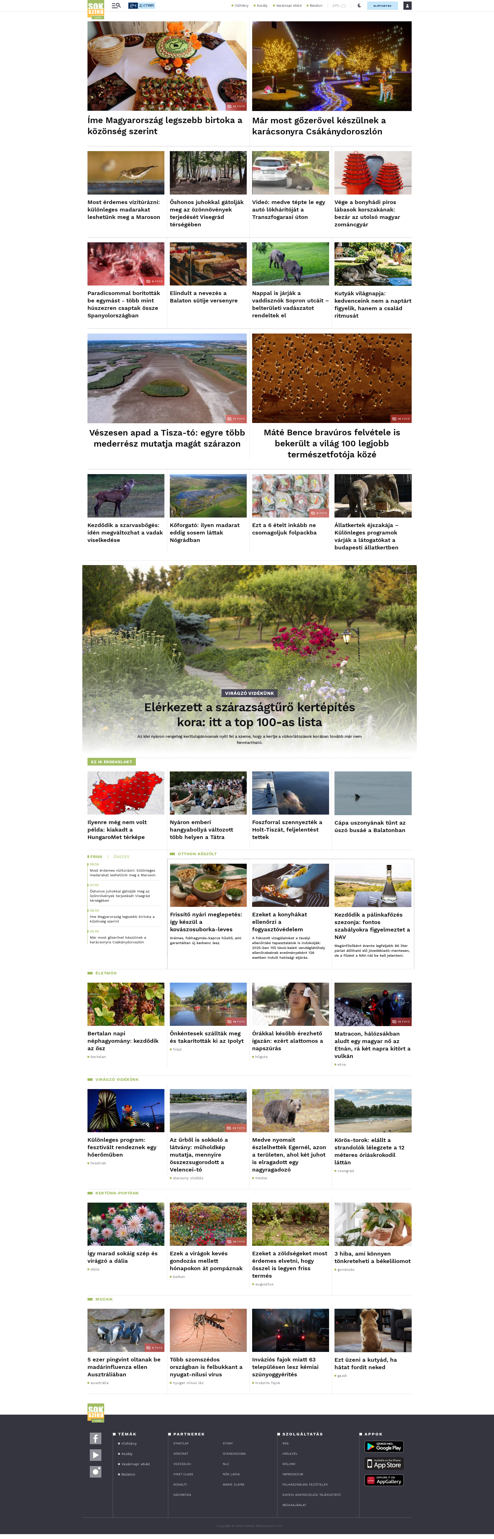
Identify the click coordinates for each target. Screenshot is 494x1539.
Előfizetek (383, 5)
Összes (121, 856)
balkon (179, 1277)
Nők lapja (231, 1474)
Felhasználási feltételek (305, 1484)
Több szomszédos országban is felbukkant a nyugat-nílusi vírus (206, 1367)
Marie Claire (234, 1484)
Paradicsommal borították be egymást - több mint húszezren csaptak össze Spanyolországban (123, 304)
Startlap (181, 1443)
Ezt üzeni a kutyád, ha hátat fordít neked (365, 1363)
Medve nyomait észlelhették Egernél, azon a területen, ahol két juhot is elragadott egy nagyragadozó (289, 1155)
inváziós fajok (267, 1383)
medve (261, 1178)
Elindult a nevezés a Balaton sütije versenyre (204, 297)
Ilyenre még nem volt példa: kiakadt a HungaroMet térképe (117, 829)
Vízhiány (241, 5)
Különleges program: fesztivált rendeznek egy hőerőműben (121, 1147)
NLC (226, 1464)
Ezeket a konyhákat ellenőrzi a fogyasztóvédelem (279, 922)
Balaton (316, 5)
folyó (177, 1049)
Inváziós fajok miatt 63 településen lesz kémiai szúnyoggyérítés (285, 1367)
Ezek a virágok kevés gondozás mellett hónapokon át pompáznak (206, 1260)
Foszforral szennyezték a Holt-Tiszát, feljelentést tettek (287, 829)
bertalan (98, 1057)
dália (95, 1269)
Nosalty (180, 1484)
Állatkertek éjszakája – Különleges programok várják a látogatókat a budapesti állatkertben (366, 536)
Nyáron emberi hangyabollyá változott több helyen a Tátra (201, 829)
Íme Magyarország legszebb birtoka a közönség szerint (164, 125)
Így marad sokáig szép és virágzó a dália (122, 1257)
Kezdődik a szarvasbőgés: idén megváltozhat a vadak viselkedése (125, 532)
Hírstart (180, 1453)
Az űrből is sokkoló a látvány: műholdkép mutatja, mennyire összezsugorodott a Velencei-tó (199, 1155)
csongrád (346, 1171)
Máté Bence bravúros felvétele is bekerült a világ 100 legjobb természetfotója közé (332, 443)
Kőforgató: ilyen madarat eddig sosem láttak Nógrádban (205, 532)
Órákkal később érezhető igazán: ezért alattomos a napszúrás (287, 1041)
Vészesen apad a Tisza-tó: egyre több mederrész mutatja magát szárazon (167, 438)
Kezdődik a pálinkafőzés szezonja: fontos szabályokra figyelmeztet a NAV (372, 925)
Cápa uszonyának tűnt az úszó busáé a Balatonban (370, 826)
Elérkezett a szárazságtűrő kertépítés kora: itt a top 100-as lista (249, 714)
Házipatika (182, 1495)
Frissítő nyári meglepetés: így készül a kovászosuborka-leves (206, 922)
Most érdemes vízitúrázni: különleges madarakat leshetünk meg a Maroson (123, 209)
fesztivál (98, 1163)
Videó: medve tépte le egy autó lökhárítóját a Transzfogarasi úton (288, 209)
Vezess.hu (182, 1464)
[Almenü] (116, 6)
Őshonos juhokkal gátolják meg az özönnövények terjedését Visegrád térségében (207, 213)
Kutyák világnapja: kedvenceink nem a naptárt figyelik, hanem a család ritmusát (372, 304)
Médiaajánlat (294, 1505)
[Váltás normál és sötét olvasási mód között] (359, 6)
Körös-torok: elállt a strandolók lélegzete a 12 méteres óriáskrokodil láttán (369, 1151)
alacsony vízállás (188, 1178)
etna (342, 1064)
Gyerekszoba (234, 1453)
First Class (183, 1474)
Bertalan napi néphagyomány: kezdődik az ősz (122, 1041)
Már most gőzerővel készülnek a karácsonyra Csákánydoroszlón (319, 125)
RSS (286, 1443)
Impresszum (293, 1474)
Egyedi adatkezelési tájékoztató (312, 1495)
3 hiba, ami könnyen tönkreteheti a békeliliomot (372, 1257)
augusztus (264, 1284)
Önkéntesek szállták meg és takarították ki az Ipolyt (207, 1037)
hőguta (261, 1057)
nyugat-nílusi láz (188, 1383)
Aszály (262, 5)
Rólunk (289, 1464)
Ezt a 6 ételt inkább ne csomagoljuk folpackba (284, 529)
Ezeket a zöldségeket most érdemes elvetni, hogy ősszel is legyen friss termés (289, 1264)
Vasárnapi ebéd (289, 5)
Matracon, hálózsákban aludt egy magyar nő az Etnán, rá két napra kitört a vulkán (372, 1044)
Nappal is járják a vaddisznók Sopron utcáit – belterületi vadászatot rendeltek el (290, 304)
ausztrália (100, 1383)
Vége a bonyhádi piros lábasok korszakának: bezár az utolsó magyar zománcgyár (367, 213)
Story (228, 1443)
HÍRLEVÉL (290, 1453)
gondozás (346, 1269)
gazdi (342, 1376)
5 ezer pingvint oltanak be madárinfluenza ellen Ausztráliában (124, 1367)
